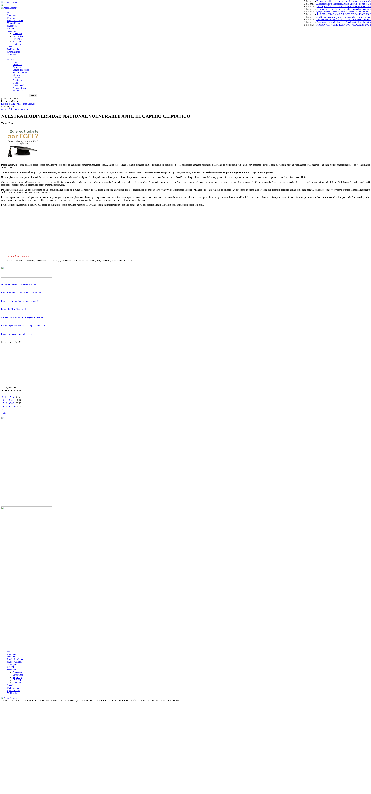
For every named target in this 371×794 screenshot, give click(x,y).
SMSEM (17, 41)
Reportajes (17, 39)
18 (5, 403)
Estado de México (15, 20)
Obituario (17, 44)
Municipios (12, 25)
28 (14, 406)
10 (3, 400)
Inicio (9, 12)
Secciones (11, 31)
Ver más (10, 59)
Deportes (11, 18)
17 (3, 403)
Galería (10, 46)
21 (14, 403)
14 (14, 400)
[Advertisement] (88, 231)
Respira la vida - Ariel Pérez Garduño (18, 104)
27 (11, 406)
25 (5, 406)
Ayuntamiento (13, 52)
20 (11, 403)
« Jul (4, 412)
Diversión (17, 33)
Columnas (11, 15)
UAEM (10, 28)
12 (8, 400)
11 (5, 400)
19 (8, 403)
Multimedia (12, 54)
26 (8, 406)
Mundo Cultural (14, 23)
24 (3, 406)
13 (11, 400)
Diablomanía (13, 49)
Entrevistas (18, 36)
